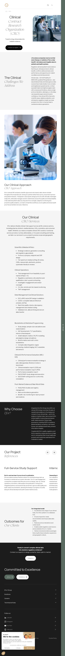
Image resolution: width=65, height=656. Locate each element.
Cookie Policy (53, 638)
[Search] (48, 5)
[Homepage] (8, 5)
